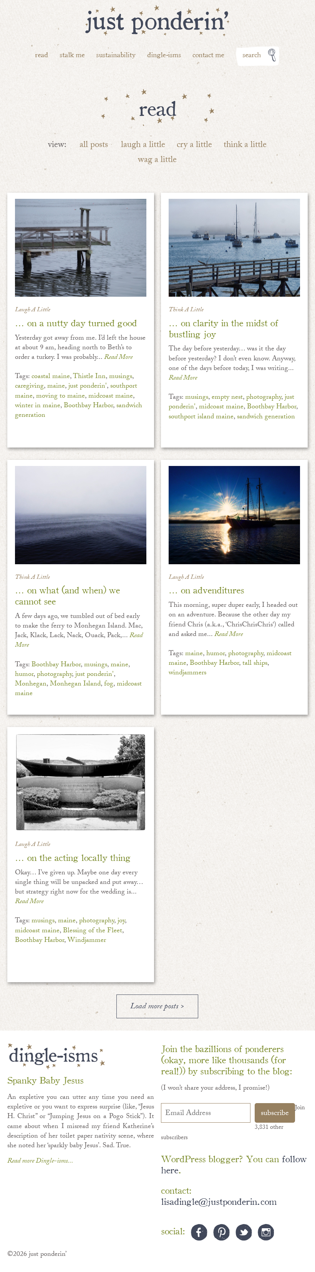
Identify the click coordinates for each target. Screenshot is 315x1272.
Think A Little (186, 310)
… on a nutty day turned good (76, 322)
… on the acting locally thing (73, 857)
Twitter (243, 1232)
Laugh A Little (32, 310)
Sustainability (116, 54)
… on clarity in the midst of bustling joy (223, 327)
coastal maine (51, 377)
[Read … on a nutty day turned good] (80, 248)
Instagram (266, 1232)
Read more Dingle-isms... (40, 1162)
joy (121, 921)
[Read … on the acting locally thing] (80, 782)
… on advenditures (206, 589)
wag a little (157, 160)
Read (41, 54)
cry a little (194, 145)
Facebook (199, 1232)
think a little (245, 145)
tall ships (254, 664)
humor (24, 675)
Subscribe (275, 1113)
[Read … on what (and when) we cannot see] (80, 515)
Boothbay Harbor (88, 406)
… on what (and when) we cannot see (67, 594)
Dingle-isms (164, 54)
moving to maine (60, 397)
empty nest (227, 398)
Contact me (208, 54)
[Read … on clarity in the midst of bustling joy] (234, 248)
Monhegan (30, 685)
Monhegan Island (75, 685)
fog (108, 685)
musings (120, 377)
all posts (94, 145)
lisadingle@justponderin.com (219, 1201)
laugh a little (143, 145)
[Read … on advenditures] (234, 515)
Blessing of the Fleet (92, 931)
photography (263, 398)
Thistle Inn (89, 377)
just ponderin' (87, 387)
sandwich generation (266, 417)
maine (56, 387)
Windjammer (87, 941)
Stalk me (72, 54)
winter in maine (37, 406)
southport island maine (201, 417)
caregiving (29, 387)
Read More (118, 358)
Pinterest (221, 1232)
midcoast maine (110, 397)
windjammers (187, 673)
